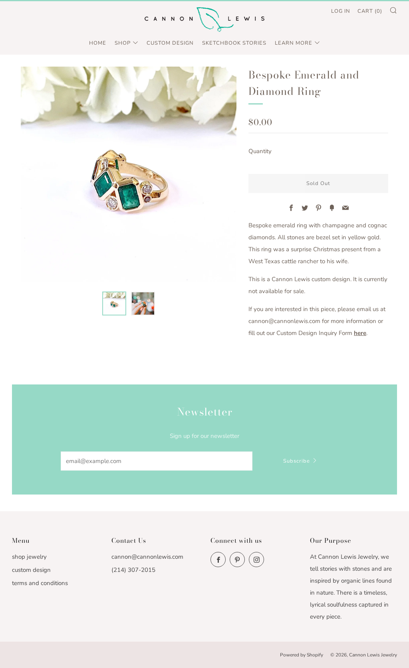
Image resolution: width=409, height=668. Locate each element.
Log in (340, 11)
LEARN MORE (293, 43)
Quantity (260, 151)
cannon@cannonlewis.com (147, 557)
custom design (31, 570)
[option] (128, 174)
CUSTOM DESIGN (170, 43)
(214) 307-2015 (133, 570)
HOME (97, 43)
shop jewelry (29, 557)
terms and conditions (40, 583)
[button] (114, 303)
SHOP (123, 43)
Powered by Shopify (301, 655)
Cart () (369, 11)
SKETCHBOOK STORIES (234, 43)
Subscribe (296, 461)
